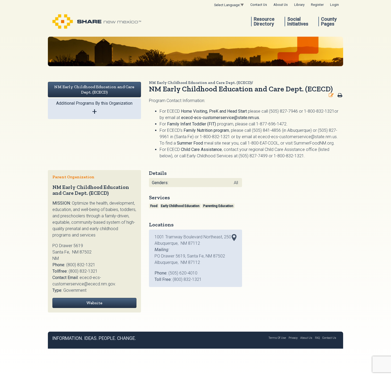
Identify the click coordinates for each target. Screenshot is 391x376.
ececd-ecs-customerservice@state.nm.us (220, 117)
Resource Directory (264, 21)
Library (299, 5)
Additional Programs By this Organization (94, 108)
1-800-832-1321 (215, 136)
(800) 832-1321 (80, 264)
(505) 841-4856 (266, 130)
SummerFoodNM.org (314, 143)
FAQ (317, 338)
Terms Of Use (277, 338)
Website (94, 302)
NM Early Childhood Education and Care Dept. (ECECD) (94, 89)
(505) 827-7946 (283, 111)
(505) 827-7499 (253, 155)
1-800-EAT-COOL (263, 143)
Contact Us (258, 5)
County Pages (329, 21)
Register (317, 5)
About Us (280, 5)
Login (334, 5)
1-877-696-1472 (271, 123)
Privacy (293, 338)
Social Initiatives (297, 21)
